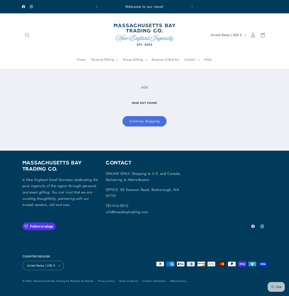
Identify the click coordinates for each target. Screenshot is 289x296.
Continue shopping (144, 121)
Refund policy (179, 281)
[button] (27, 35)
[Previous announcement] (97, 7)
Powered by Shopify (82, 281)
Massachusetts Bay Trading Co (51, 281)
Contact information (154, 281)
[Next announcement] (192, 7)
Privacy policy (106, 281)
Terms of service (128, 281)
